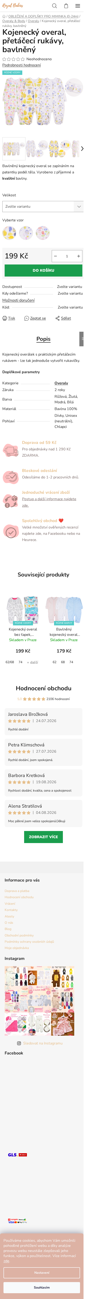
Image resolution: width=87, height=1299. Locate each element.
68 (63, 662)
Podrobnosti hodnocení (21, 65)
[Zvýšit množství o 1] (78, 256)
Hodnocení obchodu (43, 688)
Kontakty (11, 910)
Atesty (9, 916)
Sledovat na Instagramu (43, 1043)
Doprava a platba (17, 891)
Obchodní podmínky (19, 935)
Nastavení (41, 1272)
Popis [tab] (43, 339)
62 (54, 662)
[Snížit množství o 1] (55, 256)
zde (6, 1261)
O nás (9, 922)
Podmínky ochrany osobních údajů (29, 941)
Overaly (61, 383)
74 (20, 662)
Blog (8, 929)
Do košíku (43, 270)
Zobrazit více (43, 837)
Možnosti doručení (18, 300)
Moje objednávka (17, 948)
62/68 (10, 662)
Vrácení (10, 903)
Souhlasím (42, 1287)
